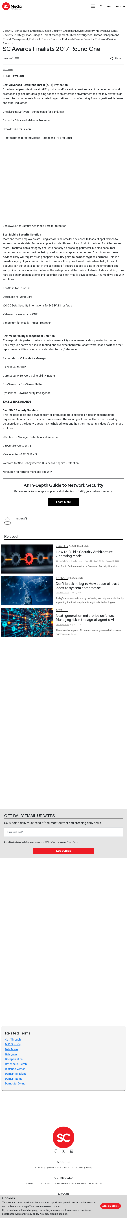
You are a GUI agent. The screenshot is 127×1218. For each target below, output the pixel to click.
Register (120, 6)
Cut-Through (13, 1039)
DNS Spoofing (13, 1044)
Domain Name (13, 1078)
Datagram (11, 1054)
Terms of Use (57, 842)
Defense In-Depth (16, 1064)
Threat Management (55, 35)
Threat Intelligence (80, 35)
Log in (108, 6)
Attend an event (61, 1183)
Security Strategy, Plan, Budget (22, 35)
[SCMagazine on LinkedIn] (71, 1151)
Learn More (63, 502)
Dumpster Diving (15, 1083)
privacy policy (31, 1213)
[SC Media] (12, 6)
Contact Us (68, 1167)
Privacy (89, 1167)
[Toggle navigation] (93, 6)
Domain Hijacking (15, 1073)
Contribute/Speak (44, 1183)
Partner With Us (95, 1183)
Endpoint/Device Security (46, 30)
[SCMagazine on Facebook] (55, 1151)
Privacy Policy (72, 842)
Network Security (106, 30)
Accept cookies (110, 1206)
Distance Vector (15, 1069)
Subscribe (63, 850)
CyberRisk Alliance (53, 1167)
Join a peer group (78, 1183)
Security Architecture (16, 30)
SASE (59, 609)
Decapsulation (14, 1059)
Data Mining (12, 1049)
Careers (80, 1167)
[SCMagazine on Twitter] (63, 1151)
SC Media (39, 1167)
